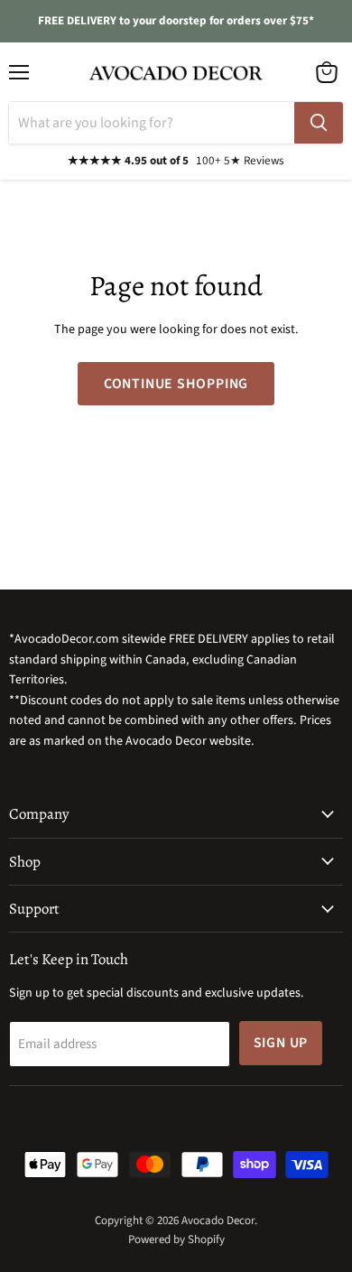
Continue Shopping (176, 384)
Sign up (281, 1043)
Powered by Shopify (176, 1239)
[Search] (318, 123)
